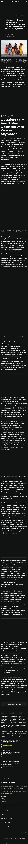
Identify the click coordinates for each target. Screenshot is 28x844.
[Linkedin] (12, 699)
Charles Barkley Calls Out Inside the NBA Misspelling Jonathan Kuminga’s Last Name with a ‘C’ (6, 61)
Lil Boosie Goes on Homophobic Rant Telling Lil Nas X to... (14, 726)
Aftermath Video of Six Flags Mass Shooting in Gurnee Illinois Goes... (22, 718)
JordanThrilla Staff (11, 34)
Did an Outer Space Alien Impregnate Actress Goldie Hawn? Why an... (11, 763)
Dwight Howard (9, 365)
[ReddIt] (16, 699)
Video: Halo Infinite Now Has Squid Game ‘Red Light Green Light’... (4, 718)
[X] (5, 699)
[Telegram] (23, 699)
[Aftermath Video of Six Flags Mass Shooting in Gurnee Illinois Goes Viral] (23, 709)
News (20, 712)
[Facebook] (2, 699)
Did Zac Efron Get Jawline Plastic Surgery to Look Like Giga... (11, 741)
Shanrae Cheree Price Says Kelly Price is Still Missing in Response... (13, 718)
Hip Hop (11, 712)
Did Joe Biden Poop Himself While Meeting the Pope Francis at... (11, 752)
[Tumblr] (19, 699)
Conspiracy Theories (1, 744)
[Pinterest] (9, 699)
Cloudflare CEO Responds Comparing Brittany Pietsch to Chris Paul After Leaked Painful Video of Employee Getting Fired (21, 62)
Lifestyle (1, 12)
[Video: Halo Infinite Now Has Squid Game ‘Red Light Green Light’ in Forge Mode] (5, 709)
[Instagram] (21, 832)
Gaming (2, 712)
